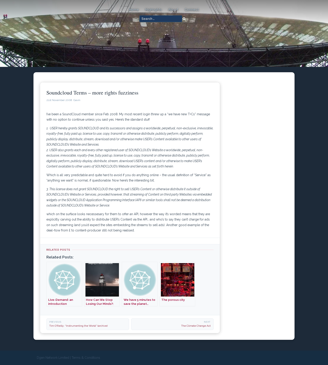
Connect (192, 9)
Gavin (76, 100)
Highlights (153, 9)
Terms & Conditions (86, 357)
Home (134, 9)
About (173, 9)
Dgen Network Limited (53, 357)
